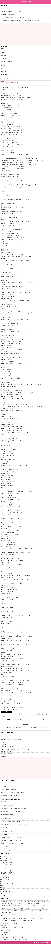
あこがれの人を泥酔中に (6, 61)
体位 (46, 910)
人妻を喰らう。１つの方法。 (7, 831)
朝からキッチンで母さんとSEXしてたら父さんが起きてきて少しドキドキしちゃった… (22, 918)
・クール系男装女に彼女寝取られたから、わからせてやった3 (14, 17)
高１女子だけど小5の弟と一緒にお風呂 (12, 727)
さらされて (4, 742)
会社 (9, 903)
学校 (42, 714)
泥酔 (2, 885)
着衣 (28, 901)
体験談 (15, 910)
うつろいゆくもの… (5, 58)
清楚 (2, 903)
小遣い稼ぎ (3, 925)
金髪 (11, 901)
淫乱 (47, 901)
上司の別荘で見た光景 (6, 753)
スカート (17, 714)
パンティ (33, 908)
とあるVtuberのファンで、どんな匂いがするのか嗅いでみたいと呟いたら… (20, 939)
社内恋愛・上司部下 (7, 711)
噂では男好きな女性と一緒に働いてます (11, 739)
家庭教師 (3, 52)
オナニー (3, 881)
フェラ (41, 905)
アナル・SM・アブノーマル (9, 883)
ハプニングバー (18, 903)
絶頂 (43, 910)
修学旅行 (37, 903)
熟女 (22, 901)
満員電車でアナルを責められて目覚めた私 (10, 795)
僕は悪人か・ (4, 756)
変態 (32, 901)
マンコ (28, 714)
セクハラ (16, 908)
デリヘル (7, 910)
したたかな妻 (4, 735)
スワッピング (22, 908)
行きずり (28, 905)
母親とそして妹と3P (5, 846)
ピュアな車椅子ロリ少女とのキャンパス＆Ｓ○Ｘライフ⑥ (13, 11)
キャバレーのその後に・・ (7, 751)
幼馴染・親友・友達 (6, 864)
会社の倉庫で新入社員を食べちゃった (9, 814)
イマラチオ (46, 905)
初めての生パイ (4, 932)
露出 (7, 901)
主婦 (38, 901)
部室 (4, 716)
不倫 (16, 905)
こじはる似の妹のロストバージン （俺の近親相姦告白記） (14, 824)
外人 (2, 893)
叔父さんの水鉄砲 (5, 930)
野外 (12, 903)
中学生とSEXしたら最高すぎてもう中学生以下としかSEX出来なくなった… (20, 920)
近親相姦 (3, 889)
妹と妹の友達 (4, 827)
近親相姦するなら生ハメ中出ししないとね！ (12, 927)
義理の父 (3, 905)
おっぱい (10, 714)
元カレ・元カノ (5, 866)
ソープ (2, 910)
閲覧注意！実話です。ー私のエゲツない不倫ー (12, 937)
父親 (46, 903)
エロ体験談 (20, 910)
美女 (5, 903)
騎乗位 (2, 912)
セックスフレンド (6, 871)
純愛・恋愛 (4, 860)
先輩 (38, 714)
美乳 (32, 910)
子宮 (29, 910)
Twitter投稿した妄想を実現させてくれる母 (10, 821)
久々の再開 (3, 55)
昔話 (12, 910)
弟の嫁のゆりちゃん (5, 818)
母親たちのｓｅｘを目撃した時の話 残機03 (11, 850)
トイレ (32, 903)
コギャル (43, 901)
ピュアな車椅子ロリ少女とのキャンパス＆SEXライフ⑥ (13, 792)
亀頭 (25, 910)
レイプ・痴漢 (5, 879)
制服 (25, 901)
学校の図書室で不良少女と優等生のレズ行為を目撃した (15, 749)
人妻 (18, 901)
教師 (35, 901)
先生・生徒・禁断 (6, 858)
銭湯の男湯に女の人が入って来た (8, 8)
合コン (24, 903)
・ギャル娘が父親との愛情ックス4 (8, 789)
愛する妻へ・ (4, 744)
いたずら (3, 908)
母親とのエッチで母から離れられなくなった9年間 (12, 843)
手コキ (7, 908)
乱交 (2, 887)
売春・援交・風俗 (6, 891)
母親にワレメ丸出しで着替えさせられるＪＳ (11, 837)
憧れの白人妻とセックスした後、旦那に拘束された (39, 727)
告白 (6, 912)
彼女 (12, 905)
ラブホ (28, 903)
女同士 (14, 901)
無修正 (10, 912)
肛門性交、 (3, 48)
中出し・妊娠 (5, 877)
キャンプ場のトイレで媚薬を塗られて (9, 14)
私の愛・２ (3, 934)
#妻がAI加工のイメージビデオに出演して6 (10, 783)
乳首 (33, 714)
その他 (3, 895)
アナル (36, 910)
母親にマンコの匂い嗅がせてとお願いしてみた (11, 840)
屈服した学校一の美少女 (7, 746)
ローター (28, 908)
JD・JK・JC (4, 856)
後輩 (19, 905)
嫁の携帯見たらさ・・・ (6, 786)
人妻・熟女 (4, 869)
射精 (12, 908)
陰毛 (40, 910)
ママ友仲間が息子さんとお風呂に (9, 923)
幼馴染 (32, 905)
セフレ (23, 905)
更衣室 (47, 714)
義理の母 (8, 905)
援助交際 (3, 901)
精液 (43, 908)
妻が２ (2, 737)
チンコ (22, 714)
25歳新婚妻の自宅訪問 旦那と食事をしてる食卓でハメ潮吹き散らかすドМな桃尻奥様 (20, 20)
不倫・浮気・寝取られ (7, 862)
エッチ (4, 714)
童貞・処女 (4, 875)
